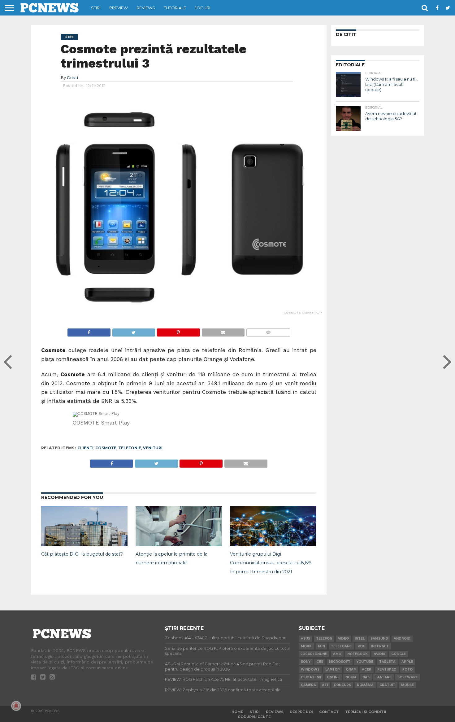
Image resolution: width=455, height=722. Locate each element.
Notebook (357, 654)
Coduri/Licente (254, 717)
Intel (360, 638)
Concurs (342, 685)
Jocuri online (314, 654)
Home (237, 712)
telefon (324, 638)
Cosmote (105, 448)
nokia (351, 677)
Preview (118, 7)
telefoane (341, 646)
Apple (407, 662)
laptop (332, 669)
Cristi (72, 77)
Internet (380, 646)
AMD (337, 654)
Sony (305, 662)
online (333, 677)
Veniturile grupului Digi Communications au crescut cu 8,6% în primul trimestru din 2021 (271, 563)
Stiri (96, 7)
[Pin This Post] (178, 331)
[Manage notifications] (16, 706)
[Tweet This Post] (133, 331)
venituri (152, 448)
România (365, 685)
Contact (329, 712)
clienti (85, 448)
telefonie (129, 448)
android (402, 638)
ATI (325, 685)
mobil (306, 646)
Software (407, 677)
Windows (310, 669)
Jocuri (202, 7)
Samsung (379, 638)
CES (319, 662)
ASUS (305, 638)
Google (398, 654)
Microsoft (339, 662)
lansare (383, 677)
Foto (407, 669)
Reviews (145, 7)
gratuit (387, 685)
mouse (407, 685)
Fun (321, 646)
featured (386, 669)
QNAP (351, 669)
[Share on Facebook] (88, 331)
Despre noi (301, 712)
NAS (366, 677)
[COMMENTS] (268, 331)
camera (308, 685)
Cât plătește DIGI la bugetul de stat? (82, 554)
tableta (387, 662)
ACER (366, 669)
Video (343, 638)
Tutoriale (175, 7)
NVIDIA (379, 654)
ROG (361, 646)
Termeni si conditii (365, 712)
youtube (364, 662)
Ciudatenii (311, 677)
